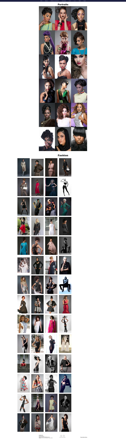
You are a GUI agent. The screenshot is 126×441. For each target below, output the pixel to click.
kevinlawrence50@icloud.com (45, 437)
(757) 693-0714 (42, 436)
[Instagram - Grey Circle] (64, 436)
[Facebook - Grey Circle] (61, 436)
